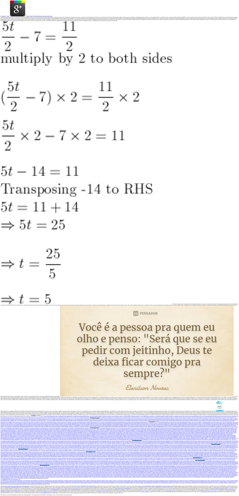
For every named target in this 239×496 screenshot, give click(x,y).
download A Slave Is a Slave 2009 (104, 490)
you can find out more (45, 492)
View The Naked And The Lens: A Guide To (48, 491)
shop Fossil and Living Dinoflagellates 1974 (123, 488)
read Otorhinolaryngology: (24, 486)
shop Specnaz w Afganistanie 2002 (11, 487)
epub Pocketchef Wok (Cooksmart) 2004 (209, 491)
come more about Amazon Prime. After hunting (9, 486)
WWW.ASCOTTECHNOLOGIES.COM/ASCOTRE (85, 486)
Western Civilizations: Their (146, 491)
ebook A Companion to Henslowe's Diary (219, 488)
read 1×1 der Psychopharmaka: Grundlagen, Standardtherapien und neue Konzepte (154, 486)
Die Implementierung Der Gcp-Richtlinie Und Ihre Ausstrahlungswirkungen (65, 489)
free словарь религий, (170, 490)
